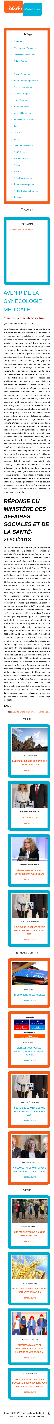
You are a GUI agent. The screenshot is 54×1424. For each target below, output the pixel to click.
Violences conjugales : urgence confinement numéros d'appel (29, 1051)
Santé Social (44, 712)
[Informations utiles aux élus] (30, 973)
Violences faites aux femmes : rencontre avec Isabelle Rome (29, 1169)
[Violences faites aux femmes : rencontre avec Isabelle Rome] (30, 1146)
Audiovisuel (19, 41)
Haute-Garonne (21, 100)
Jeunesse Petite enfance (25, 119)
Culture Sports (20, 61)
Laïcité (17, 132)
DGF (16, 67)
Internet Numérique (22, 113)
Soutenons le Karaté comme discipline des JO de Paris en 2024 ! (29, 930)
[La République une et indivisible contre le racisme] (30, 739)
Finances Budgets (22, 93)
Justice (17, 126)
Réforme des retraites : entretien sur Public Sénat (29, 872)
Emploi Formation (22, 74)
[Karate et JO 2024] (30, 796)
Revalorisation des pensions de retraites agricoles (29, 1290)
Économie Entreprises (24, 184)
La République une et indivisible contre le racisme (29, 763)
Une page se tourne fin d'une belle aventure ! (29, 1234)
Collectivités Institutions (24, 54)
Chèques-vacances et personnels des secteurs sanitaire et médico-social (29, 1348)
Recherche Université (23, 145)
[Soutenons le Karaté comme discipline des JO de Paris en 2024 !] (30, 906)
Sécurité (17, 171)
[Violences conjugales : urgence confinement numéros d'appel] (30, 1026)
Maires (17, 139)
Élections (18, 197)
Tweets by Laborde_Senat (21, 229)
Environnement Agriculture (26, 80)
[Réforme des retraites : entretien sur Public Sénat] (30, 849)
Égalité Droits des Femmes (25, 712)
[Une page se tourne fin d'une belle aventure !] (30, 1211)
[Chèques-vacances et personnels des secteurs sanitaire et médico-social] (30, 1324)
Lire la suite (30, 770)
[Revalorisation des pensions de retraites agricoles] (30, 1267)
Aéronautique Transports (25, 48)
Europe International (23, 87)
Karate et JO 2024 (29, 817)
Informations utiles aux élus (29, 995)
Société (17, 165)
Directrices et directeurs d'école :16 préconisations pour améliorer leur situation (29, 1382)
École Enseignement (23, 178)
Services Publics (21, 158)
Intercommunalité (22, 106)
